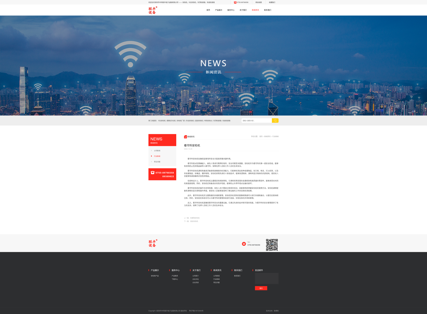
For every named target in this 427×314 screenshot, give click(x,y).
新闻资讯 (255, 10)
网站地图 (259, 2)
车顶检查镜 (217, 120)
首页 (208, 10)
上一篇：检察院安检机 (192, 218)
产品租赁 (175, 276)
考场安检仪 (208, 120)
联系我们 (267, 10)
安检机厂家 (181, 120)
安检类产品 (155, 276)
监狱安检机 (199, 120)
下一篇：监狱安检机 (191, 221)
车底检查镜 (226, 120)
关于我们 (243, 10)
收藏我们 (272, 2)
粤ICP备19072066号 (196, 311)
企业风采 (195, 282)
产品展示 (218, 10)
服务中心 (231, 10)
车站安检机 (190, 120)
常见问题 (157, 161)
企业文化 (195, 279)
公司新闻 (157, 150)
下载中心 (175, 279)
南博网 (276, 311)
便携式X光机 (171, 120)
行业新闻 (157, 156)
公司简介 (195, 276)
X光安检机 (161, 120)
